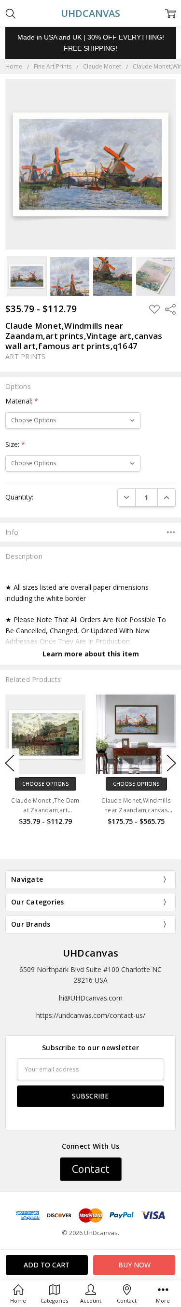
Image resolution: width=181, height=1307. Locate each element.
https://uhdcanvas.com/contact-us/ (90, 1015)
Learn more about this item (90, 653)
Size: (15, 444)
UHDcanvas (90, 952)
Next (171, 763)
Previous (9, 763)
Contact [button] (91, 1169)
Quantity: (19, 496)
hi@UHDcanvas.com (91, 997)
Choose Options (49, 783)
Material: (21, 400)
